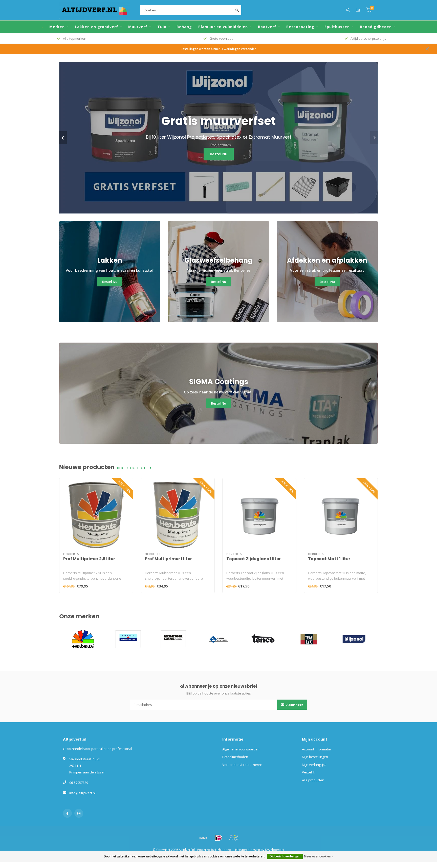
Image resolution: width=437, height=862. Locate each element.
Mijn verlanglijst (314, 764)
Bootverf (267, 26)
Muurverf (137, 26)
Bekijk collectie (133, 468)
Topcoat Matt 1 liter (329, 559)
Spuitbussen (337, 26)
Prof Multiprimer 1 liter (168, 559)
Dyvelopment (274, 850)
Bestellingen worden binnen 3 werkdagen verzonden (218, 49)
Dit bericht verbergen (285, 856)
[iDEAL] (218, 838)
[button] (63, 137)
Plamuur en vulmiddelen (223, 26)
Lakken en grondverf (96, 26)
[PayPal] (233, 838)
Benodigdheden (376, 26)
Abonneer (294, 704)
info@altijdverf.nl (82, 793)
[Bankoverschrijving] (203, 838)
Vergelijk (308, 772)
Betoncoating (300, 26)
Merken (57, 26)
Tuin (161, 26)
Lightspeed (223, 850)
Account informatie (316, 749)
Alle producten (313, 780)
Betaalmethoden (235, 756)
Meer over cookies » (318, 856)
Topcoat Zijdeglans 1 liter (253, 559)
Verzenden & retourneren (242, 764)
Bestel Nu (218, 154)
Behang (184, 26)
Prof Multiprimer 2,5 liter (89, 559)
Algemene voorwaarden (240, 749)
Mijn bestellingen (315, 756)
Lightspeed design (247, 850)
